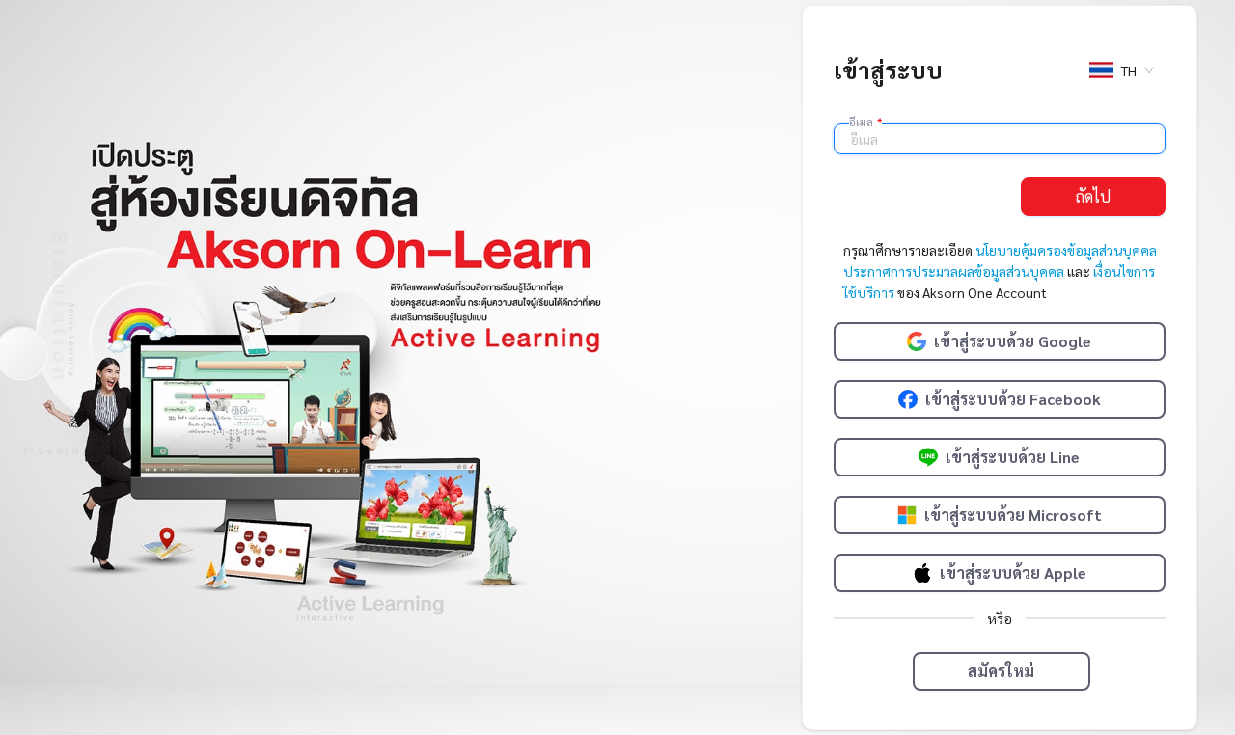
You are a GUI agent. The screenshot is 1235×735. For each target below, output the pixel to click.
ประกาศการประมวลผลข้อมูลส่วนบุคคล (953, 271)
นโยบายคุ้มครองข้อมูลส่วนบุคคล (1066, 250)
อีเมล (865, 121)
